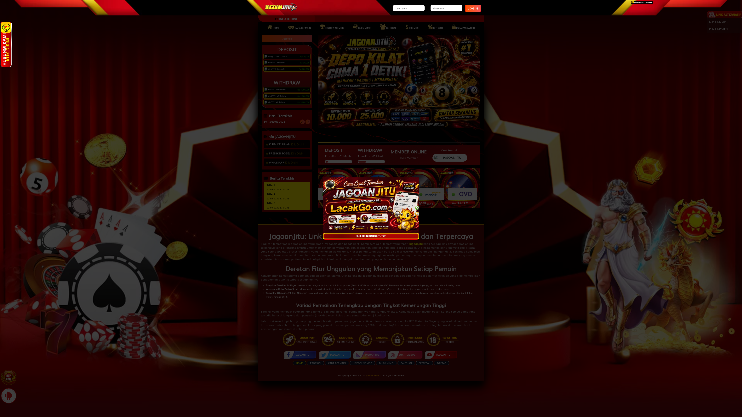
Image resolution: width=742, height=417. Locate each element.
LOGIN (473, 8)
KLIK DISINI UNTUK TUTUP (371, 236)
